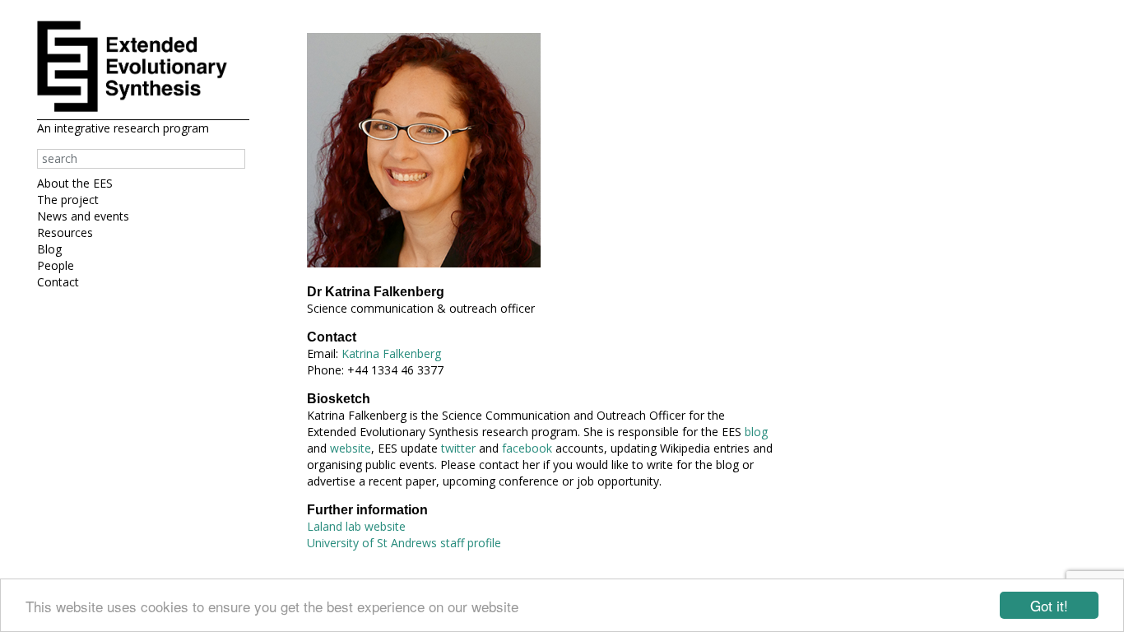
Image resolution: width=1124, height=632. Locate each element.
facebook (527, 448)
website (350, 448)
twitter (458, 448)
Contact (58, 282)
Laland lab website (356, 526)
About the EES (75, 183)
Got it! (1049, 605)
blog (756, 431)
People (55, 265)
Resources (65, 232)
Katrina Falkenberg (391, 353)
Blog (49, 249)
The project (68, 199)
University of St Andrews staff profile (404, 543)
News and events (83, 216)
